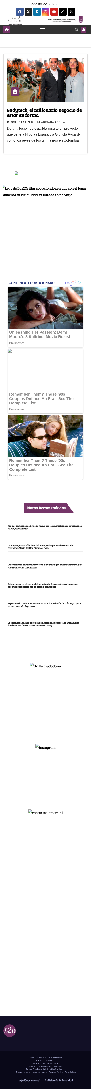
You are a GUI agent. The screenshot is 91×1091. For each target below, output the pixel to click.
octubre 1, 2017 (22, 122)
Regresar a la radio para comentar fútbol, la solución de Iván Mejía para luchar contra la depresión (44, 604)
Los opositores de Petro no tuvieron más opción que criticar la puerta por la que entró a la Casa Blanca (45, 566)
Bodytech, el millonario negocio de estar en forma (44, 112)
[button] (76, 29)
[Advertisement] (45, 704)
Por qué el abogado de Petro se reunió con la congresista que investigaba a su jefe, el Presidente (45, 527)
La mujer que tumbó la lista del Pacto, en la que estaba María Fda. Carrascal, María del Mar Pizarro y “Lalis (41, 546)
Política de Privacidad (58, 1080)
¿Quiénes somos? (29, 1080)
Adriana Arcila (53, 122)
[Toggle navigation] (42, 30)
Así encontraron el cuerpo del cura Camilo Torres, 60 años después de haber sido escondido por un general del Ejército (43, 585)
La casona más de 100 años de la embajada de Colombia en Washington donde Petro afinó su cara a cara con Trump (43, 624)
